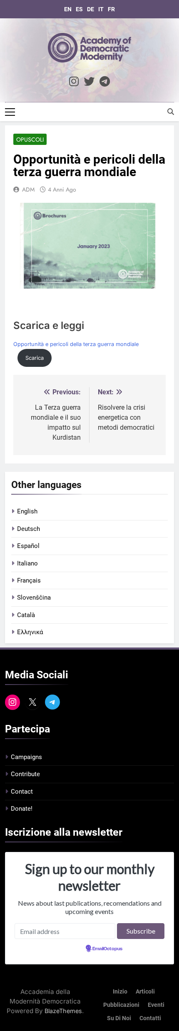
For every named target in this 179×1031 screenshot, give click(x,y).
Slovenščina (34, 597)
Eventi (156, 1005)
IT (101, 9)
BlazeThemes (63, 1010)
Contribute (25, 774)
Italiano (27, 563)
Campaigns (26, 757)
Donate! (21, 808)
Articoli (145, 991)
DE (90, 9)
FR (111, 9)
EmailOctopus (107, 949)
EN (68, 9)
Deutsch (28, 529)
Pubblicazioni (121, 1005)
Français (29, 580)
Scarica (34, 358)
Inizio (120, 991)
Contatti (150, 1018)
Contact (22, 791)
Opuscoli (30, 139)
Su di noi (119, 1018)
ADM (28, 189)
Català (26, 615)
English (27, 511)
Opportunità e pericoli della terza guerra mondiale (76, 344)
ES (79, 9)
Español (28, 546)
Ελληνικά (30, 632)
